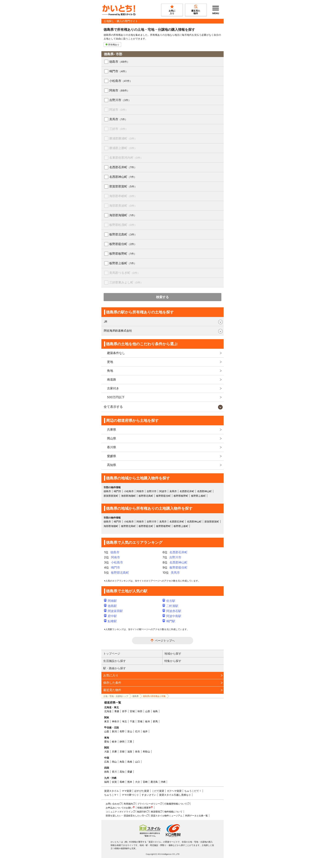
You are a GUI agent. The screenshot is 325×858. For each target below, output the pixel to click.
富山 (129, 731)
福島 (155, 711)
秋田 (139, 711)
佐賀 (114, 781)
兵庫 (114, 751)
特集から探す (172, 661)
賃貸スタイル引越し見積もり (175, 794)
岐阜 (114, 741)
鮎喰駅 (112, 621)
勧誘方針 (141, 811)
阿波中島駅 (173, 616)
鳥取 (122, 761)
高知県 (111, 465)
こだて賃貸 (158, 790)
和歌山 (146, 751)
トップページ (111, 653)
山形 (147, 711)
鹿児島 (154, 781)
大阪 (106, 751)
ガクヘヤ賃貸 (174, 790)
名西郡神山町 (123, 177)
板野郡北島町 (123, 234)
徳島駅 (112, 606)
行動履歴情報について (175, 803)
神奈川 (115, 721)
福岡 (106, 781)
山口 (137, 761)
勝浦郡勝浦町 (123, 138)
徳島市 (119, 61)
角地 (110, 370)
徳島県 (135, 696)
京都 (122, 751)
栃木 (147, 721)
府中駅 (112, 616)
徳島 (106, 771)
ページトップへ (165, 640)
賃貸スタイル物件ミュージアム (166, 815)
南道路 (111, 379)
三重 (129, 741)
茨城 (139, 721)
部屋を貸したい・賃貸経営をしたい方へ (126, 815)
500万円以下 (116, 397)
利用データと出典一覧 (196, 815)
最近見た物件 (112, 690)
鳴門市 (118, 71)
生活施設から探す (114, 661)
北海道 (108, 711)
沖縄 (163, 781)
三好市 (118, 129)
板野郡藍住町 (123, 244)
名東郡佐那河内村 (126, 157)
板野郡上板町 (123, 263)
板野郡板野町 (123, 253)
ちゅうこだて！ (192, 790)
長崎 (122, 781)
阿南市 (119, 90)
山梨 (106, 731)
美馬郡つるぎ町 (124, 273)
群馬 (155, 721)
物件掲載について (173, 811)
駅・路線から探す (114, 668)
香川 (114, 771)
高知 (122, 771)
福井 (145, 731)
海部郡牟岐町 (123, 196)
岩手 (124, 711)
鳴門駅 (170, 621)
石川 (137, 731)
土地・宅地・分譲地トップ (115, 696)
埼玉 (124, 721)
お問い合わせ (112, 803)
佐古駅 (170, 601)
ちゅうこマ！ (111, 794)
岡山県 (111, 438)
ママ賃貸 (126, 790)
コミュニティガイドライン (119, 811)
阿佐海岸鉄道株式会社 (118, 330)
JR (105, 321)
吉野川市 (120, 100)
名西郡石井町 (123, 167)
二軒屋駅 (172, 606)
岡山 (114, 761)
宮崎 (145, 781)
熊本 (129, 781)
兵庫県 (111, 429)
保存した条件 (112, 682)
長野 (122, 731)
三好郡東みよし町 (126, 282)
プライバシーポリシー (148, 803)
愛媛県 (111, 456)
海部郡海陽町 (123, 215)
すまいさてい (149, 794)
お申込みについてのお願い (119, 807)
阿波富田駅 (115, 611)
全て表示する (113, 407)
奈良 (137, 751)
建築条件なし (116, 353)
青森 (116, 711)
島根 (129, 761)
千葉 (132, 721)
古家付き (113, 388)
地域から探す (172, 653)
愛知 (106, 741)
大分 (137, 781)
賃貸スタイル (111, 790)
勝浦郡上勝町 (123, 148)
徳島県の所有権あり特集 (154, 696)
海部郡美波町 (123, 205)
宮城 (132, 711)
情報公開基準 (144, 807)
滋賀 (129, 751)
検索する (162, 297)
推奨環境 (155, 811)
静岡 (122, 741)
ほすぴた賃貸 (141, 790)
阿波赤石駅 (173, 611)
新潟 (114, 731)
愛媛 (129, 771)
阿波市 (118, 109)
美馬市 (118, 119)
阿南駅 (112, 601)
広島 (106, 761)
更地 (110, 362)
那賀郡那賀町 (123, 186)
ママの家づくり (130, 794)
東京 (106, 721)
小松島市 (120, 81)
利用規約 (128, 803)
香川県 (111, 447)
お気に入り (110, 675)
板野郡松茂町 (123, 225)
